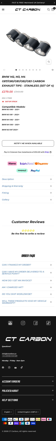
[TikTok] (23, 367)
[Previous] (5, 70)
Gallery (5, 199)
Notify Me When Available (28, 143)
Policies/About (10, 390)
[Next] (52, 70)
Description (8, 179)
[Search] (48, 9)
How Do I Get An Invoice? (17, 280)
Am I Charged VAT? (12, 287)
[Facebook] (5, 367)
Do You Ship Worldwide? (17, 294)
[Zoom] (48, 61)
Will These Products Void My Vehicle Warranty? (24, 302)
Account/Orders (11, 381)
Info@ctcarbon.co (9, 354)
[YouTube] (17, 368)
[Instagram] (11, 367)
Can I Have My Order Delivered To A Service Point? (23, 272)
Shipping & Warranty (12, 186)
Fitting (5, 193)
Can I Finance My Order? (16, 265)
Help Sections (10, 399)
